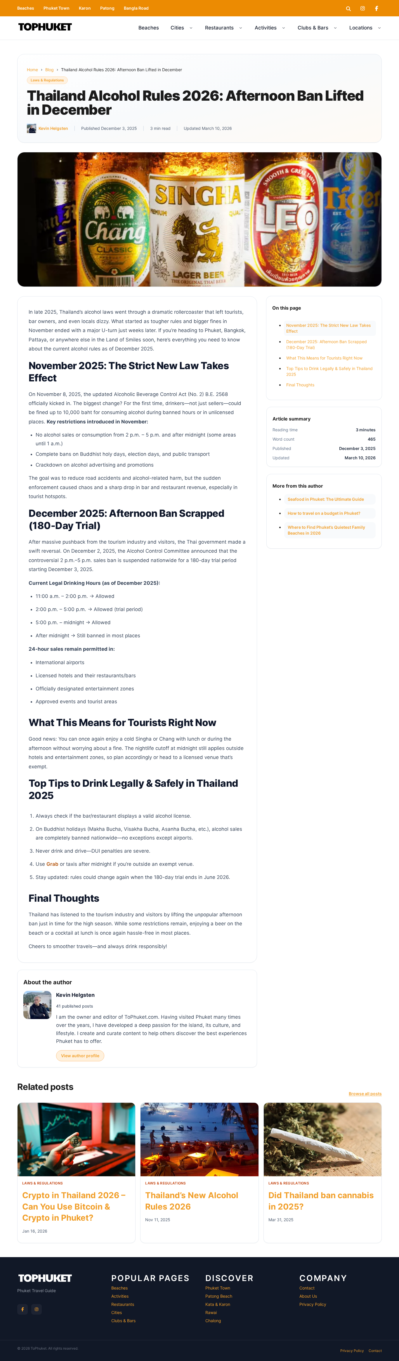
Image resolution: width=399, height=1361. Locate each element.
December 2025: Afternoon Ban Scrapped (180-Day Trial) (326, 344)
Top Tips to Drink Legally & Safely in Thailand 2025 (329, 371)
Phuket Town (57, 8)
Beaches (25, 8)
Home (32, 70)
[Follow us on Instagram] (36, 1309)
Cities (177, 28)
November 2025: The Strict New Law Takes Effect (328, 328)
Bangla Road (136, 8)
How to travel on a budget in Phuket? (324, 513)
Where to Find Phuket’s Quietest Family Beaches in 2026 (326, 530)
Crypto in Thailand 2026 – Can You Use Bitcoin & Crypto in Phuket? (73, 1206)
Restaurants (219, 28)
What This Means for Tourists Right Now (324, 357)
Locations (360, 28)
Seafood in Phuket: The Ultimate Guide (326, 499)
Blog (49, 70)
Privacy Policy (312, 1304)
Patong (107, 8)
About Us (308, 1296)
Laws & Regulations (47, 80)
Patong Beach (218, 1296)
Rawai (211, 1312)
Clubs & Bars (313, 28)
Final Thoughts (300, 384)
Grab (52, 864)
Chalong (213, 1320)
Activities (266, 28)
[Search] (348, 8)
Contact (307, 1287)
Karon (85, 8)
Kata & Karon (217, 1304)
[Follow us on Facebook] (22, 1309)
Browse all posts (365, 1093)
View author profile (80, 1055)
